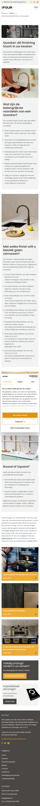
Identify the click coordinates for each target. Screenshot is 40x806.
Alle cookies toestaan (20, 415)
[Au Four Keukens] (7, 7)
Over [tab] (32, 382)
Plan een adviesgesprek (14, 676)
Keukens (5, 758)
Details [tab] (20, 382)
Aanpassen (19, 421)
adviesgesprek (7, 538)
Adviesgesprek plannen (11, 775)
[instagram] (37, 2)
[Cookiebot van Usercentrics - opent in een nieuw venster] (29, 376)
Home (4, 13)
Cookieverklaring (8, 778)
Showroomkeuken (8, 762)
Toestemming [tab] (7, 382)
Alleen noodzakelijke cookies (20, 428)
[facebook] (31, 2)
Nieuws (11, 13)
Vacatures (6, 772)
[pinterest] (34, 2)
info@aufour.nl (7, 798)
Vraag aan (9, 701)
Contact (5, 768)
